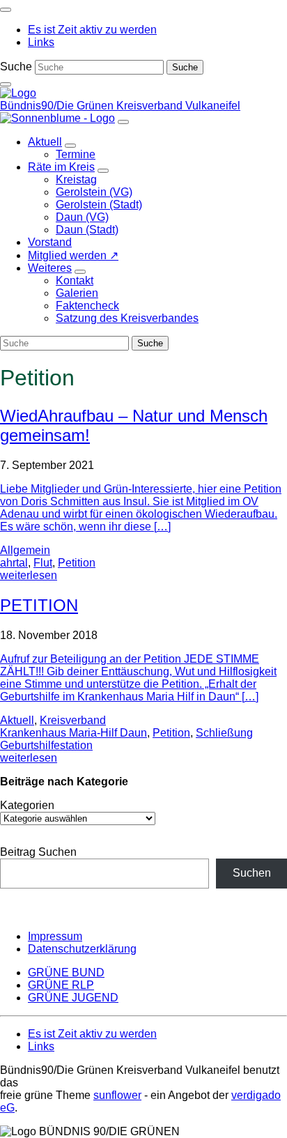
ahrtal (14, 563)
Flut (42, 563)
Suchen (252, 873)
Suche (16, 66)
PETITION (39, 605)
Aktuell (17, 720)
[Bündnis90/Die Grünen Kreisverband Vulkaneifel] (18, 93)
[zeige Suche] (5, 84)
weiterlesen (28, 575)
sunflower (117, 1095)
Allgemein (25, 550)
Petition (76, 563)
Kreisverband (73, 720)
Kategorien (27, 805)
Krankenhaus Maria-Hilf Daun (73, 733)
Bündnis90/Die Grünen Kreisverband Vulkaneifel (120, 106)
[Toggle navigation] (5, 10)
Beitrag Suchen (38, 852)
